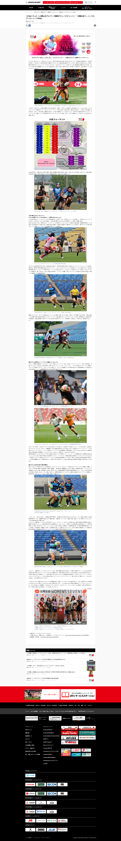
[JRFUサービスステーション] (78, 694)
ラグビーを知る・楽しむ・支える (46, 711)
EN (95, 3)
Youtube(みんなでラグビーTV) (50, 751)
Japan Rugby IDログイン (76, 2)
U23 (75, 705)
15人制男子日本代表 (29, 705)
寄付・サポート (28, 742)
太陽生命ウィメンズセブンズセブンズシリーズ (52, 23)
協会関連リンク (28, 736)
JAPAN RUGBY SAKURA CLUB (61, 2)
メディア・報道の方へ (30, 748)
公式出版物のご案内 (29, 745)
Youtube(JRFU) (47, 748)
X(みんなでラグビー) (47, 745)
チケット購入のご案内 (48, 2)
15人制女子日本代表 (62, 705)
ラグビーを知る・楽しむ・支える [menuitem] (87, 7)
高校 (82, 705)
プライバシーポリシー (46, 837)
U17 (85, 705)
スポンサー (27, 739)
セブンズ (37, 23)
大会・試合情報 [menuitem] (73, 7)
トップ (26, 12)
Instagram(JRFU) (47, 754)
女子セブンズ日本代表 (52, 705)
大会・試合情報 (34, 711)
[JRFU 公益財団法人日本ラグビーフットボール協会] (33, 2)
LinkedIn (45, 763)
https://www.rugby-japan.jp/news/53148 (49, 637)
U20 (79, 705)
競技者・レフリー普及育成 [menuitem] (53, 7)
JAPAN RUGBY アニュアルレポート (86, 711)
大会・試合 (28, 23)
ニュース (30, 12)
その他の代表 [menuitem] (41, 7)
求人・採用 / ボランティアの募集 (32, 754)
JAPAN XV (70, 705)
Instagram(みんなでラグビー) (50, 760)
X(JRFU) (45, 739)
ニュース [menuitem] (63, 7)
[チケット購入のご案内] (42, 694)
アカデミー (90, 705)
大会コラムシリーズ (69, 23)
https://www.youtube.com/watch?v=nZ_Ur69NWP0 (77, 635)
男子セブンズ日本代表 (41, 705)
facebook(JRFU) (47, 729)
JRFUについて (28, 729)
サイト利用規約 (29, 837)
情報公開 (27, 732)
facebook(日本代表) (47, 732)
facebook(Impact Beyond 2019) (50, 736)
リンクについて (37, 837)
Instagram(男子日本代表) (49, 757)
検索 (86, 2)
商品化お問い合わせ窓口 (30, 751)
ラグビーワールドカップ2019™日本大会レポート (66, 711)
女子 (33, 23)
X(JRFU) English (47, 742)
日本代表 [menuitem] (31, 7)
